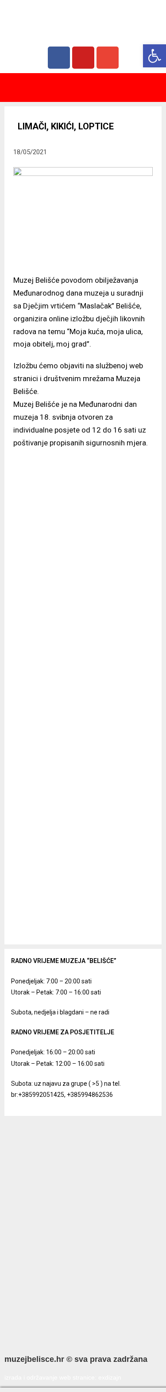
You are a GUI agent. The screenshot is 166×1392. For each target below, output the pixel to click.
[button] (83, 87)
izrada (13, 1377)
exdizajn (109, 1377)
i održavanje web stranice (59, 1377)
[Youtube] (83, 58)
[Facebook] (59, 58)
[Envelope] (108, 58)
